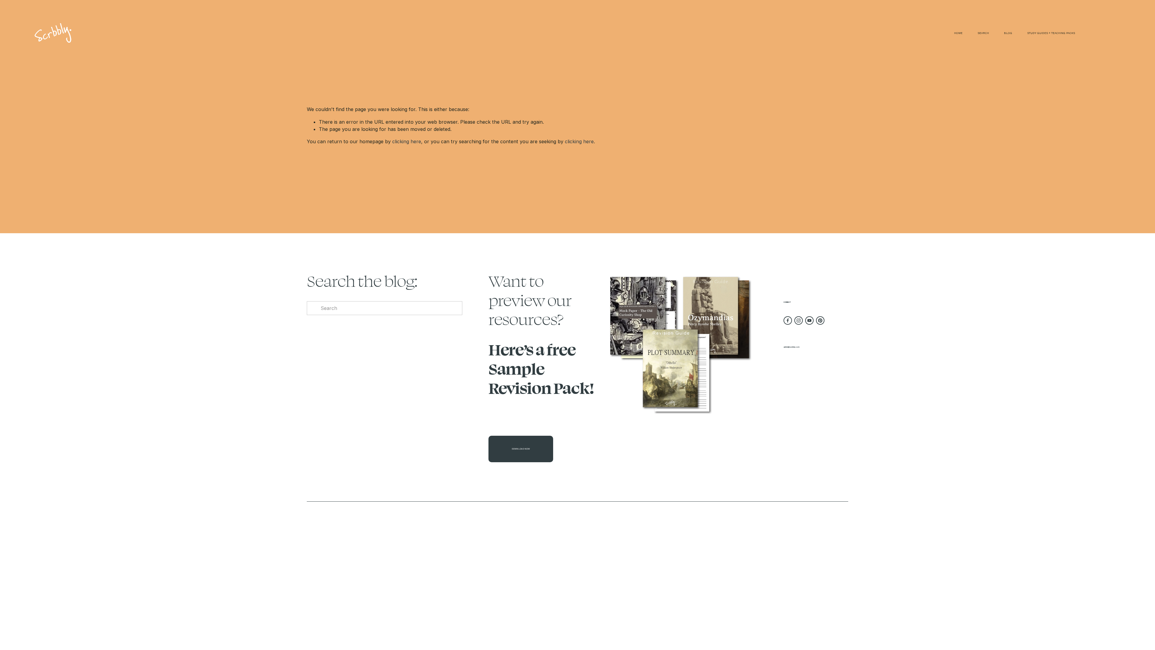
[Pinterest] (820, 320)
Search (983, 33)
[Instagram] (798, 320)
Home (958, 33)
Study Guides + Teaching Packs (1051, 33)
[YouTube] (809, 320)
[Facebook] (788, 320)
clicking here (406, 141)
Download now (521, 449)
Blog (1008, 33)
